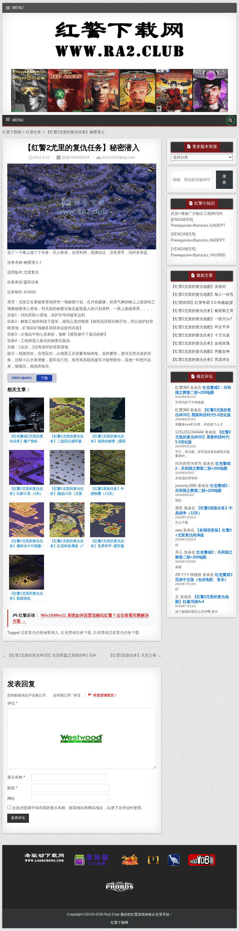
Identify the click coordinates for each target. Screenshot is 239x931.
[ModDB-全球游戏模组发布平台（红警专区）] (201, 861)
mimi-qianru (21, 378)
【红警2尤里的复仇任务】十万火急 (200, 335)
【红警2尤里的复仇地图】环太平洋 (200, 327)
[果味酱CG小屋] (92, 861)
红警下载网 (119, 923)
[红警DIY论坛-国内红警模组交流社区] (130, 861)
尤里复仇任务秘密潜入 (40, 632)
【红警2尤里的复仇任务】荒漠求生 (200, 359)
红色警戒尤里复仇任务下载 (116, 632)
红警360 (182, 387)
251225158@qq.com (118, 157)
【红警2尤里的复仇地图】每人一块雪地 (204, 294)
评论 (12, 703)
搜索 (224, 179)
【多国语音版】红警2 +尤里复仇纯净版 (203, 532)
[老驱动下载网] (44, 860)
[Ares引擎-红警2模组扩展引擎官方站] (174, 861)
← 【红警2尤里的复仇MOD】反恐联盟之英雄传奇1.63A (49, 655)
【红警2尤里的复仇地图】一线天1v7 (201, 319)
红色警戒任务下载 (76, 632)
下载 (44, 378)
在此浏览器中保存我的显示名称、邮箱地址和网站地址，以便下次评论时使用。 (78, 808)
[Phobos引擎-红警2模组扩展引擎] (119, 888)
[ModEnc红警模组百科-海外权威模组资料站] (153, 861)
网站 (11, 798)
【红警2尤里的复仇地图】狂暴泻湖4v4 (202, 599)
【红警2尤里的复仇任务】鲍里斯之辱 (202, 310)
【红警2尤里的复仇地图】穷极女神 (200, 351)
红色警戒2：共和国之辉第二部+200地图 (203, 390)
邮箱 (12, 788)
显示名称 (16, 777)
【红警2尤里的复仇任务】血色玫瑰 (200, 343)
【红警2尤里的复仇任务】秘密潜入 (81, 147)
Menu (17, 8)
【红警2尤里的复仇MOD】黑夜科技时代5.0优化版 (203, 412)
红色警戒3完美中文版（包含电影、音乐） (203, 577)
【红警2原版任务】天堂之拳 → (135, 655)
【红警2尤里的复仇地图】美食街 (198, 286)
